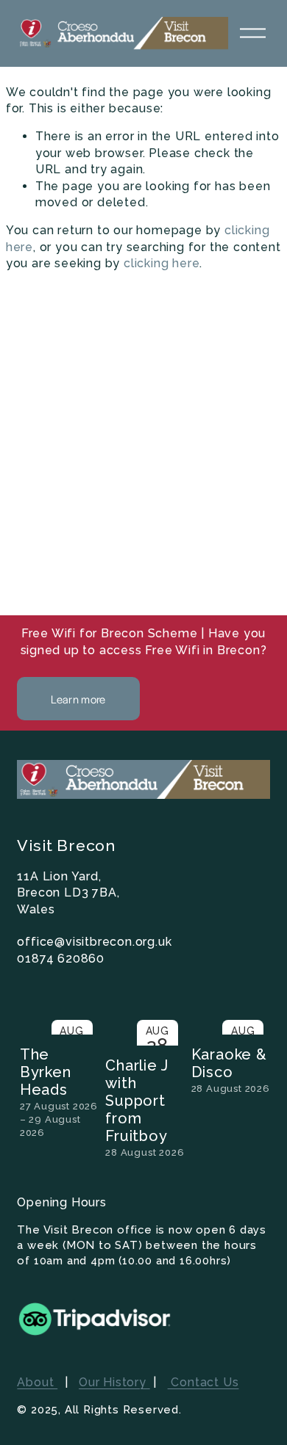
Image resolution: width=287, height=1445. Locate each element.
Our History (114, 1382)
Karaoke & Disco (229, 1063)
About (37, 1382)
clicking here (161, 263)
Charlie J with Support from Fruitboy (136, 1101)
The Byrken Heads (45, 1072)
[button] (245, 995)
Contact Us (203, 1382)
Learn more (78, 698)
